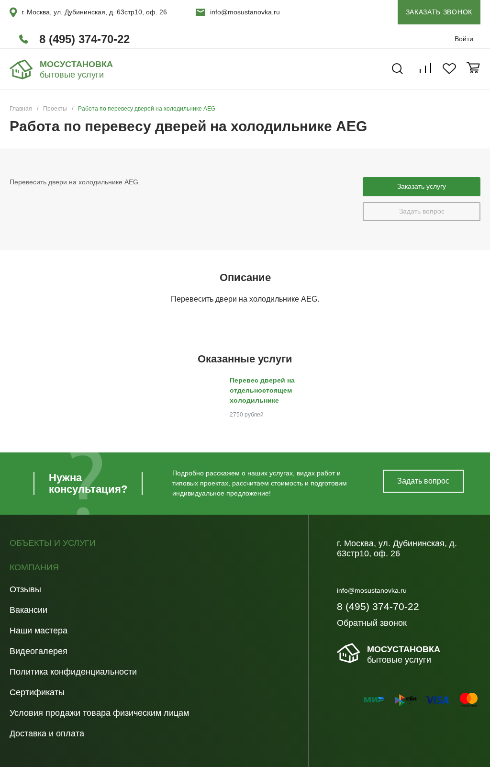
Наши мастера (38, 630)
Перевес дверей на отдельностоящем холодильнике (262, 390)
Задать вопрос (422, 211)
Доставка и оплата (47, 733)
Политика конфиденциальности (73, 672)
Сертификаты (37, 692)
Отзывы (25, 589)
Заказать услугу (421, 186)
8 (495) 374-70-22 (84, 39)
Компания (34, 567)
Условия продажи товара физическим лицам (99, 713)
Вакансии (28, 610)
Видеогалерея (38, 651)
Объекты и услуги (53, 543)
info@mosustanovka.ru (245, 12)
